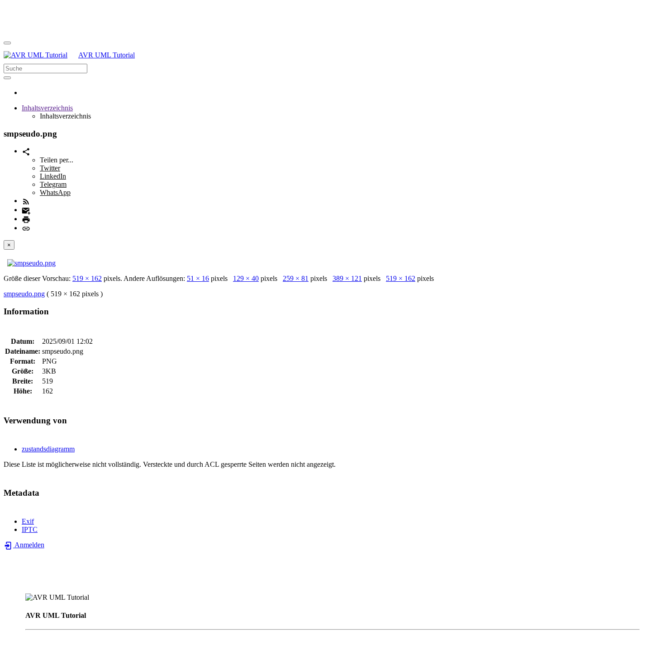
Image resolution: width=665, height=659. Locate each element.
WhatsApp (55, 192)
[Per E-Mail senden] (26, 209)
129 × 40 (246, 278)
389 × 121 (347, 278)
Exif (28, 521)
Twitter (50, 168)
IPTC (30, 529)
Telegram (53, 184)
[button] (47, 108)
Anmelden (28, 545)
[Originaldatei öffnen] (31, 263)
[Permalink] (26, 228)
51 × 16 (198, 278)
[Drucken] (26, 219)
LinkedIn (53, 176)
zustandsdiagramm (48, 449)
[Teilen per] (26, 151)
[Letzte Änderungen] (26, 200)
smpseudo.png (24, 294)
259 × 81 (296, 278)
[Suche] (7, 77)
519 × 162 (87, 278)
